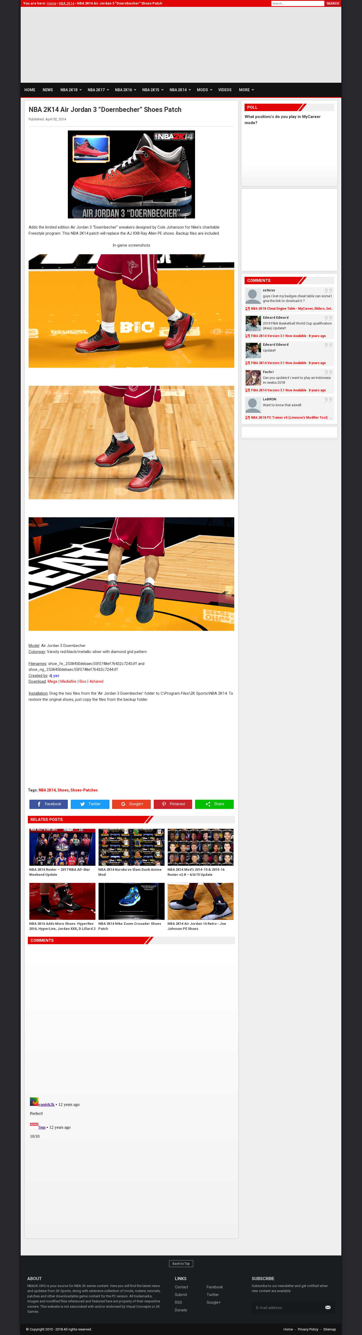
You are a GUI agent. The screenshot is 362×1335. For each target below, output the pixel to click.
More (244, 90)
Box (83, 681)
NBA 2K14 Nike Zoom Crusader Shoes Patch (129, 926)
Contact (181, 1287)
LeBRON (269, 399)
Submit (181, 1295)
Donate (181, 1310)
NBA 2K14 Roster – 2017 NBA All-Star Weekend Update (59, 872)
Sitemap (329, 1329)
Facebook (52, 804)
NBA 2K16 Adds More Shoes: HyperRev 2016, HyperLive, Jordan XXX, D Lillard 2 (62, 926)
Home (288, 1329)
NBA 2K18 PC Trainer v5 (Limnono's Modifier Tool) (289, 417)
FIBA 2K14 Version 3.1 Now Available (278, 336)
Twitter (94, 804)
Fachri (268, 372)
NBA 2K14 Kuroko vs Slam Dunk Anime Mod (130, 872)
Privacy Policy (308, 1329)
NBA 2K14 (47, 790)
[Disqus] (131, 1018)
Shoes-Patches (84, 790)
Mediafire (68, 681)
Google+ (136, 804)
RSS (178, 1302)
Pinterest (177, 804)
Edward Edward (276, 317)
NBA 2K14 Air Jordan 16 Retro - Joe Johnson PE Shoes (196, 926)
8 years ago (317, 336)
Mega (52, 681)
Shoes (63, 790)
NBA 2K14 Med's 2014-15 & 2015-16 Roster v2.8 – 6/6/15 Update (195, 872)
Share (218, 804)
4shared (96, 681)
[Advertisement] (117, 44)
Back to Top (181, 1264)
